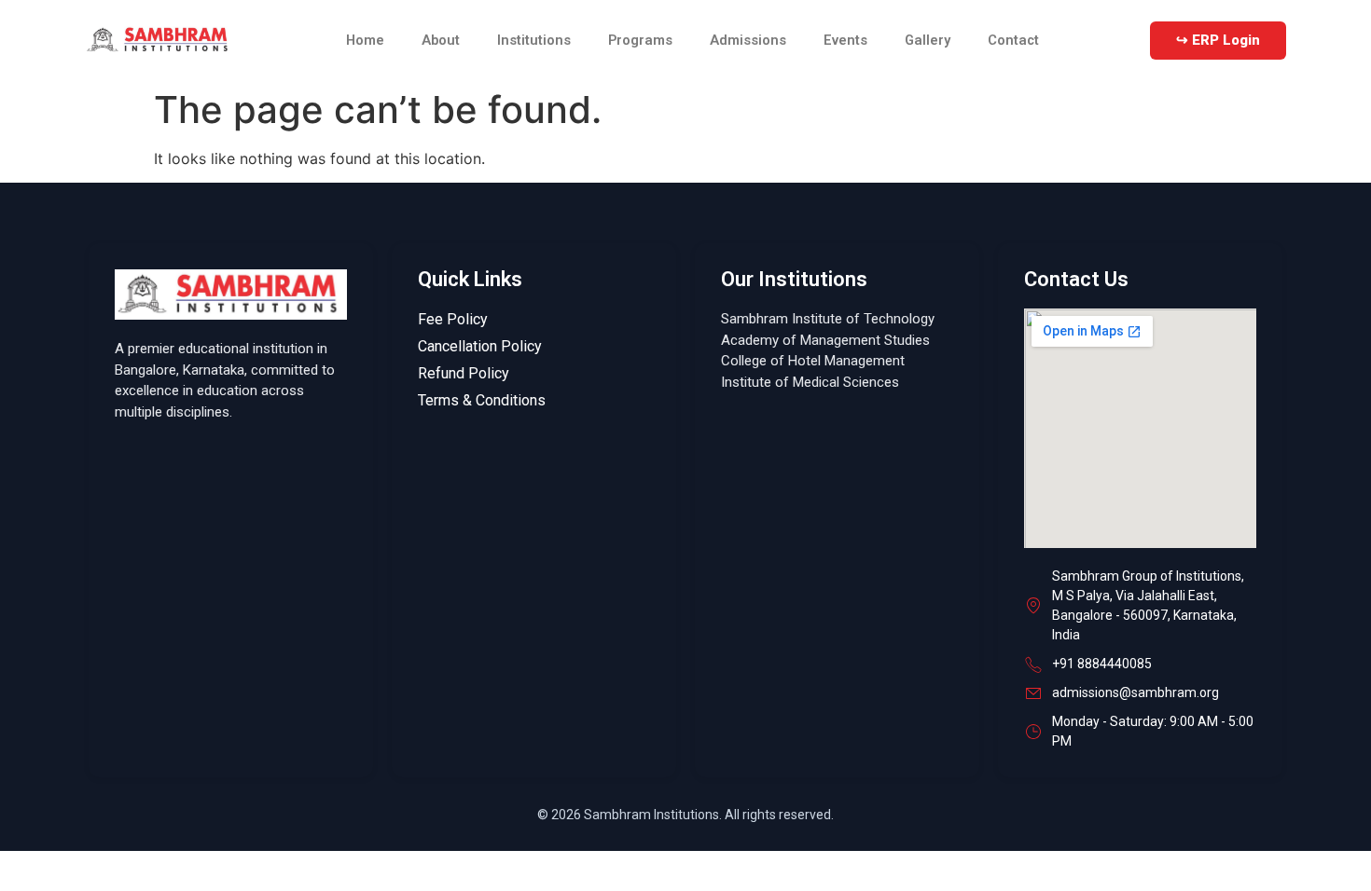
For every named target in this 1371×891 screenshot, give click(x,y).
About (441, 40)
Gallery (927, 40)
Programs (640, 40)
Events (845, 40)
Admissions (748, 40)
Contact (1013, 40)
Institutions (534, 40)
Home (365, 40)
